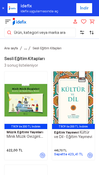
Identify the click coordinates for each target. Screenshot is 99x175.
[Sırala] (91, 32)
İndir (84, 8)
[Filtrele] (82, 32)
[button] (40, 32)
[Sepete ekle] (42, 155)
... (25, 48)
